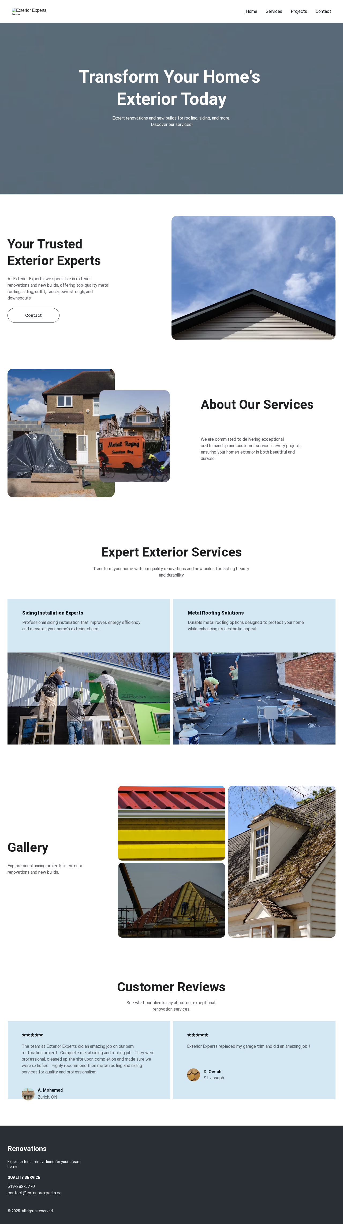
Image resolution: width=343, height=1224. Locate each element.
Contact (323, 11)
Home (251, 11)
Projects (299, 11)
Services (274, 11)
